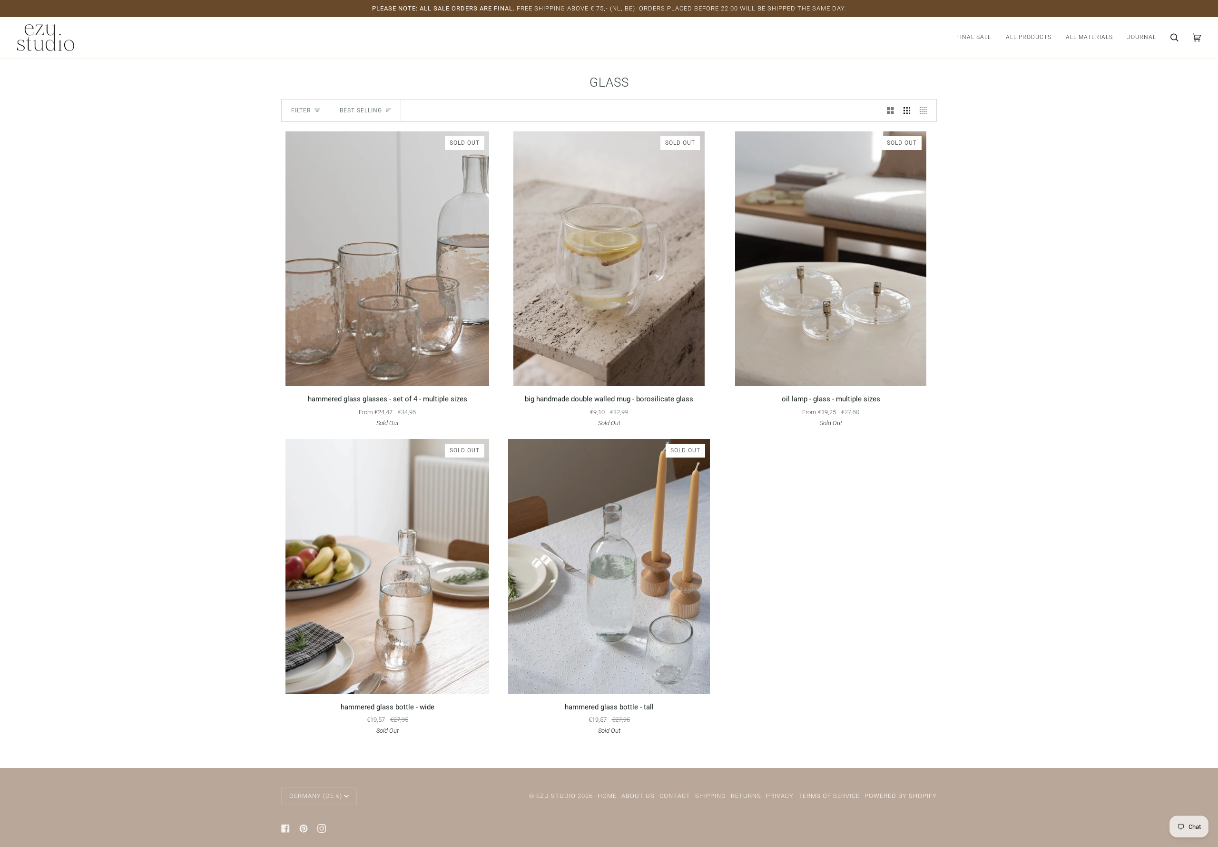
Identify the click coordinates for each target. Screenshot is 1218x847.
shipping (710, 795)
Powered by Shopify (900, 795)
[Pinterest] (303, 828)
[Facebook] (285, 828)
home (607, 795)
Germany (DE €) (315, 795)
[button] (1029, 37)
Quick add (387, 375)
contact (674, 795)
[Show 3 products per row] (907, 110)
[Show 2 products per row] (890, 110)
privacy (780, 795)
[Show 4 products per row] (925, 110)
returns (746, 795)
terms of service (829, 795)
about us (638, 795)
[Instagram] (321, 828)
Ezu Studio (556, 795)
